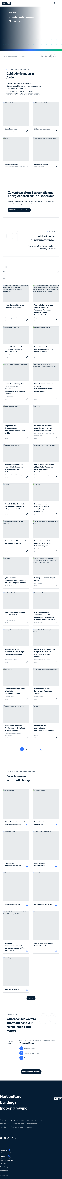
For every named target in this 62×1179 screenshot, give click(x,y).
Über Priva (3, 1120)
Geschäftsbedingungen (7, 1160)
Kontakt (3, 1127)
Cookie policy (4, 1170)
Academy (30, 1127)
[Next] (40, 749)
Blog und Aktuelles (17, 1120)
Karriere (3, 1124)
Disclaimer (3, 1163)
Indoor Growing (14, 1108)
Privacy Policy (4, 1167)
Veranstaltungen (17, 1127)
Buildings (8, 1102)
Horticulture (10, 1096)
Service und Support (34, 1120)
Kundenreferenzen (17, 1124)
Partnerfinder (32, 1124)
